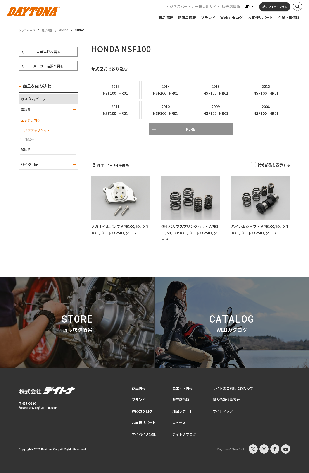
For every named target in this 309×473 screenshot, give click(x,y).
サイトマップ (223, 411)
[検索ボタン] (297, 6)
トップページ (27, 30)
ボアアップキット (37, 130)
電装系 (26, 109)
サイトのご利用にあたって (233, 388)
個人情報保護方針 (226, 399)
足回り (26, 149)
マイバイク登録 (144, 434)
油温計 (29, 139)
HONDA (63, 30)
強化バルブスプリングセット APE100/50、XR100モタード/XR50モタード (189, 233)
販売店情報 (231, 6)
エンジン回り (30, 120)
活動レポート (182, 411)
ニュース (179, 422)
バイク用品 (30, 164)
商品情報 (47, 30)
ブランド (138, 399)
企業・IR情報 (182, 388)
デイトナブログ (184, 434)
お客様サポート (144, 422)
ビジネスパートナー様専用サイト (193, 6)
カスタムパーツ (33, 98)
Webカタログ (142, 411)
